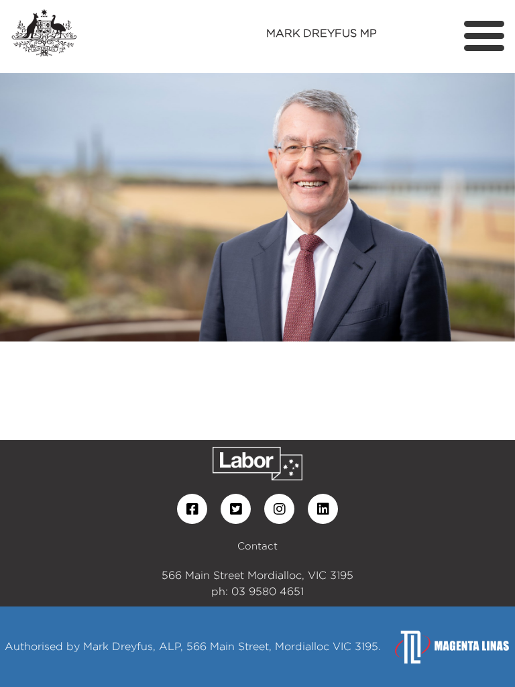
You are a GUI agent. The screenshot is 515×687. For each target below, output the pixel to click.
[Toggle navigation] (484, 36)
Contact (257, 546)
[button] (38, 207)
